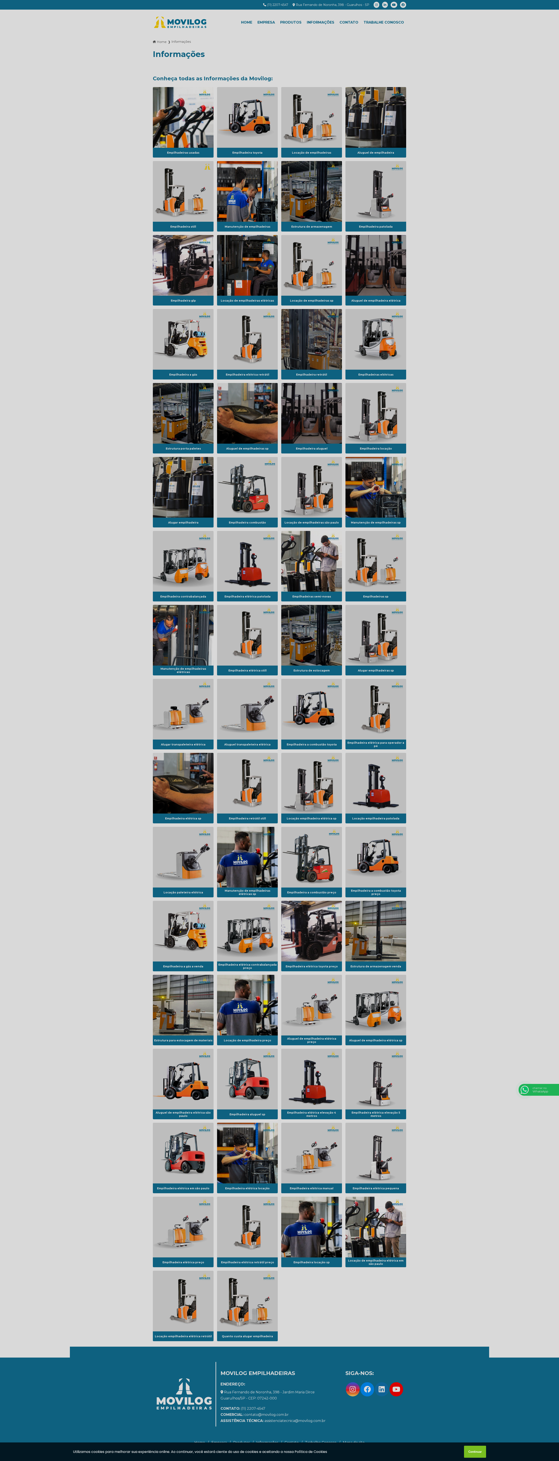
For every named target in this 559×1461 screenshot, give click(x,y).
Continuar (475, 1451)
